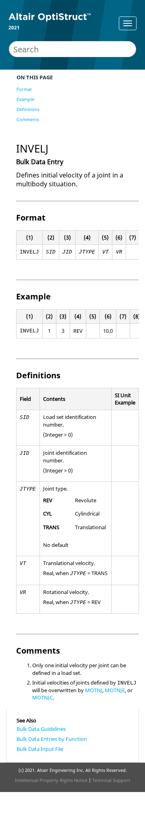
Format (24, 89)
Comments (28, 119)
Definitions (28, 109)
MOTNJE (115, 690)
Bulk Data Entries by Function (52, 739)
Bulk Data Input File (40, 749)
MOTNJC (42, 697)
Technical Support (111, 780)
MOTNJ (93, 690)
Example (25, 99)
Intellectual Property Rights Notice (51, 780)
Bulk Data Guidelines (41, 728)
